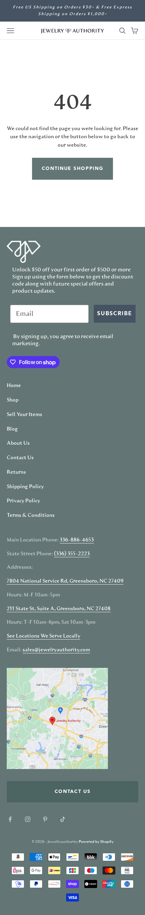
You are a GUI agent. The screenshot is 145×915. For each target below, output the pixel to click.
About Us (18, 443)
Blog (12, 429)
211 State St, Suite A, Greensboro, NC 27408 (59, 609)
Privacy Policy (23, 501)
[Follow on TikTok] (62, 819)
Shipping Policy (25, 486)
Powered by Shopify (96, 841)
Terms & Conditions (31, 515)
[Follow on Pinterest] (45, 819)
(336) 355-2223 (72, 554)
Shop (13, 400)
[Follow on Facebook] (10, 819)
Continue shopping (73, 168)
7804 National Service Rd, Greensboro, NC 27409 (65, 581)
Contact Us (20, 457)
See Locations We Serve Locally (43, 636)
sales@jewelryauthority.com (56, 650)
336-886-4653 (77, 540)
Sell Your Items (24, 414)
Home (14, 385)
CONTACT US (73, 791)
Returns (16, 472)
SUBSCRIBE (114, 314)
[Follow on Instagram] (27, 819)
